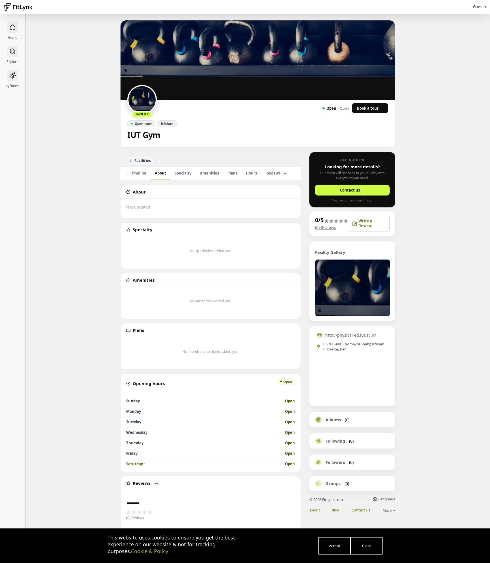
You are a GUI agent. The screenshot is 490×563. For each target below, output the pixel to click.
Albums (333, 419)
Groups (333, 483)
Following (335, 441)
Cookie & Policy (149, 551)
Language (386, 499)
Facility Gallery (330, 252)
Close (366, 545)
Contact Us (361, 510)
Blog (335, 510)
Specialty (183, 173)
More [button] (387, 510)
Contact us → (352, 190)
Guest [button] (478, 6)
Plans (232, 173)
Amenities (209, 173)
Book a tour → (370, 108)
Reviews (275, 173)
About (160, 173)
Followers (335, 462)
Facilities (142, 160)
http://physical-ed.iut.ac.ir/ (350, 335)
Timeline (138, 173)
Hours (251, 173)
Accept (334, 545)
